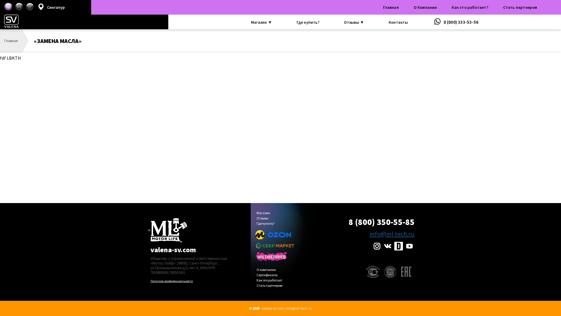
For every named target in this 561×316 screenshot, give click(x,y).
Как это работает (269, 280)
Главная (391, 7)
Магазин (263, 213)
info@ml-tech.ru (392, 234)
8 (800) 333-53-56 (460, 22)
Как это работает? (470, 7)
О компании (266, 270)
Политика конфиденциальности (171, 281)
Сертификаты (267, 275)
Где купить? (308, 22)
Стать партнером (520, 7)
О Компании (425, 7)
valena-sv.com (173, 249)
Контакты (398, 22)
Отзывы (263, 218)
